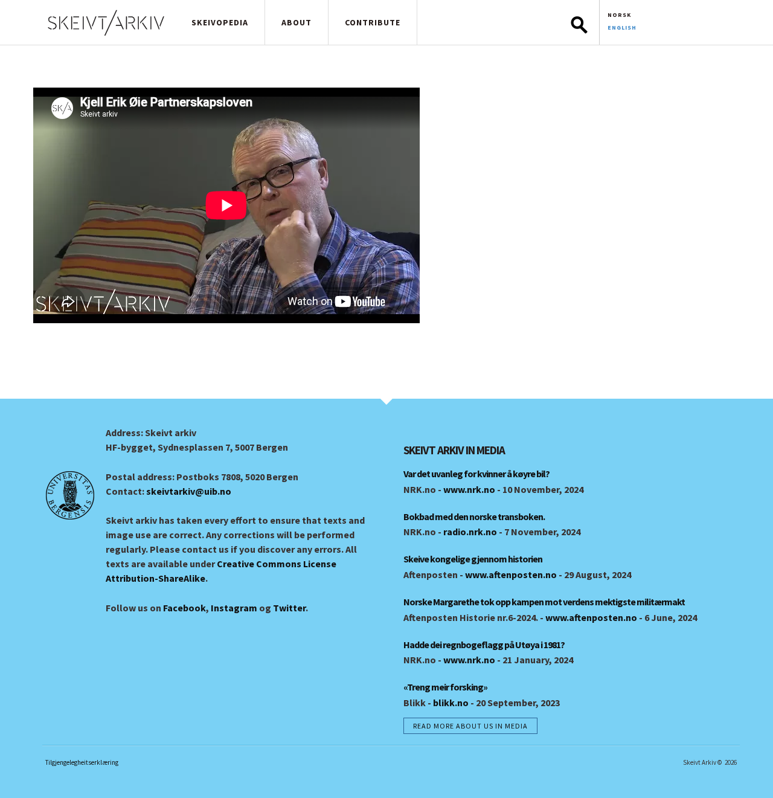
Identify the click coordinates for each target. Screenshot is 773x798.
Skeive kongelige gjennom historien (472, 559)
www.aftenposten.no (511, 574)
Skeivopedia (219, 22)
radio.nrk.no (470, 532)
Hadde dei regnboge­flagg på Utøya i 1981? (484, 645)
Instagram (234, 608)
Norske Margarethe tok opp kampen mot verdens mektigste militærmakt (544, 602)
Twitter (289, 608)
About (296, 22)
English (622, 27)
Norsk (619, 15)
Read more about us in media (470, 725)
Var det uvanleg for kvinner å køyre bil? (476, 474)
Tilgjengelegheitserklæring (81, 762)
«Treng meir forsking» (445, 687)
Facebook (184, 608)
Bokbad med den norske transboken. (474, 516)
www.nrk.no (469, 489)
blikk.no (451, 703)
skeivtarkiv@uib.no (188, 491)
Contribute (372, 22)
